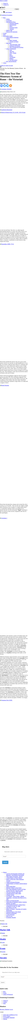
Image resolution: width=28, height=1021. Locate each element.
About (4, 63)
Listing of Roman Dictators (13, 882)
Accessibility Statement (9, 1017)
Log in (11, 1009)
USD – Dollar (12, 53)
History (11, 55)
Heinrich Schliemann (11, 913)
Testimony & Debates (14, 46)
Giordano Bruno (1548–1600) (13, 893)
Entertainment (12, 24)
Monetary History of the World (13, 888)
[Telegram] (7, 85)
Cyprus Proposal (10, 914)
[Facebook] (1, 85)
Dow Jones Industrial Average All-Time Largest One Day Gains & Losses (16, 890)
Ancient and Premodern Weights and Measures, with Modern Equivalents (15, 874)
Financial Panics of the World (13, 912)
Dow (10, 54)
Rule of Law (9, 916)
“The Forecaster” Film (14, 44)
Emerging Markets (13, 23)
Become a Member (4, 1009)
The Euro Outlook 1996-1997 (13, 892)
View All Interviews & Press (16, 47)
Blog (4, 17)
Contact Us (6, 4)
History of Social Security (12, 900)
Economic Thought (11, 917)
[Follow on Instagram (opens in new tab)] (4, 7)
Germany (11, 29)
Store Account (9, 65)
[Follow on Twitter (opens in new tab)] (3, 7)
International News (11, 22)
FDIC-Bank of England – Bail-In (14, 876)
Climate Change (10, 895)
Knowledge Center (7, 36)
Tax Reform (12, 57)
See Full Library (13, 60)
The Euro (11, 51)
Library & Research (11, 48)
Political (11, 58)
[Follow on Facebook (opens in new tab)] (1, 7)
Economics (9, 20)
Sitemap (5, 1019)
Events (4, 33)
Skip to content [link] (3, 0)
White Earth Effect (10, 886)
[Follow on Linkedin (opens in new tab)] (0, 7)
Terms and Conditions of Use (10, 1014)
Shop (4, 34)
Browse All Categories (11, 31)
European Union (13, 27)
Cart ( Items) (8, 12)
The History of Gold (11, 907)
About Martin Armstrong (12, 37)
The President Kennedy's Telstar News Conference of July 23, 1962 (15, 905)
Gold (10, 50)
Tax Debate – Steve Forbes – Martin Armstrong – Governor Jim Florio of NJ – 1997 (16, 898)
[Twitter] (4, 85)
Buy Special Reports (11, 61)
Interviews (8, 43)
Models (8, 39)
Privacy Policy (6, 1016)
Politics (8, 19)
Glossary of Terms (13, 41)
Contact (5, 1002)
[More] (10, 85)
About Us (5, 3)
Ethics (10, 26)
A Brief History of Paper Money (14, 878)
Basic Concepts (13, 40)
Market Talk (9, 30)
